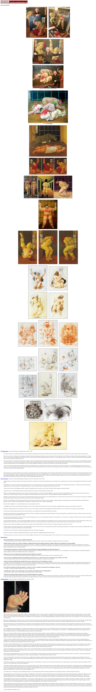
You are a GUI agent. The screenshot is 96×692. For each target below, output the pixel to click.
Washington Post (4, 579)
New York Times (4, 478)
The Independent (4, 451)
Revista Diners (49, 123)
